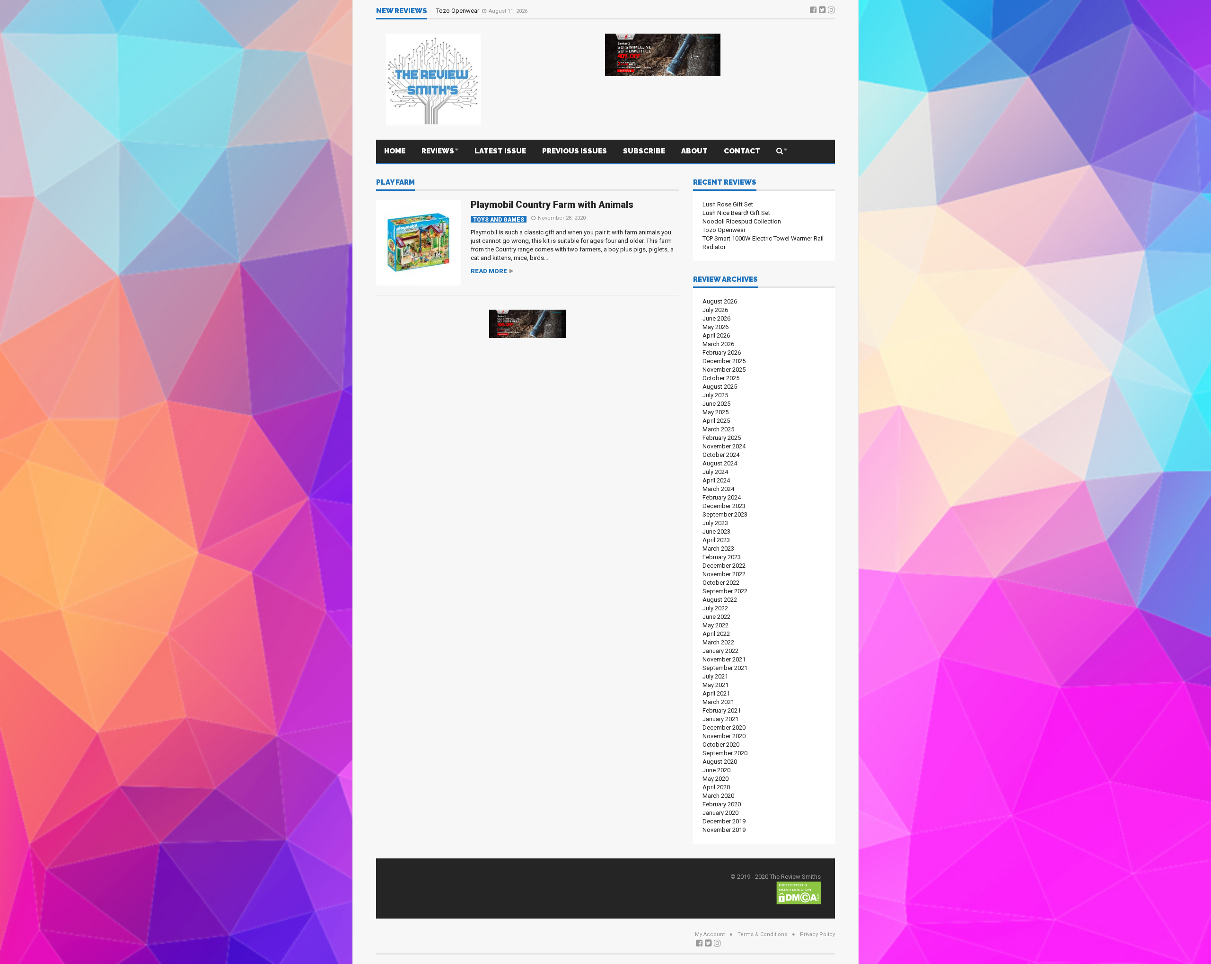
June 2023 (716, 531)
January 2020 (720, 812)
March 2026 (718, 344)
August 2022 (719, 599)
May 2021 (715, 684)
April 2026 (716, 335)
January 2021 (720, 719)
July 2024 (715, 471)
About (694, 151)
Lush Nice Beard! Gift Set (736, 212)
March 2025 (718, 429)
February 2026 (721, 352)
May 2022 (715, 625)
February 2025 (721, 437)
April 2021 (716, 693)
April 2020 (716, 787)
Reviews (437, 151)
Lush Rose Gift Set (727, 204)
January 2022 (720, 650)
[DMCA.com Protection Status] (798, 892)
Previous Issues (574, 151)
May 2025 (715, 412)
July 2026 (715, 309)
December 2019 (724, 821)
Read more (489, 271)
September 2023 (724, 514)
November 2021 (724, 659)
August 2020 (719, 761)
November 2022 (724, 574)
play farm (395, 183)
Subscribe (644, 151)
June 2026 (716, 318)
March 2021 (718, 701)
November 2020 (724, 736)
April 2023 (716, 540)
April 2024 (716, 480)
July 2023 (715, 523)
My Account (710, 934)
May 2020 (715, 778)
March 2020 (718, 795)
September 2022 (724, 591)
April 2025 (716, 420)
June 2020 (716, 770)
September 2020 (724, 753)
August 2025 (719, 386)
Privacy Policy (817, 934)
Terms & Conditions (762, 934)
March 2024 (718, 488)
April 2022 (716, 633)
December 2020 (724, 727)
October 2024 (720, 454)
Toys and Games (498, 219)
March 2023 (718, 548)
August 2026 (719, 301)
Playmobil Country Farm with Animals (552, 204)
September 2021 (724, 667)
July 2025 (715, 395)
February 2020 (721, 804)
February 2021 (721, 710)
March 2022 (718, 642)
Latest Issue (500, 151)
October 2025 (720, 378)
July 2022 (715, 608)
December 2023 (724, 505)
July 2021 (715, 676)
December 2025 (724, 361)
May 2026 (715, 326)
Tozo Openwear (458, 10)
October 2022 (720, 582)
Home (394, 151)
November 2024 (724, 446)
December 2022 (724, 565)
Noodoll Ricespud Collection (741, 221)
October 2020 (720, 744)
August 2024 (719, 463)
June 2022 (716, 616)
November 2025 (724, 369)
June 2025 (716, 403)
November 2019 (724, 829)
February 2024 (721, 497)
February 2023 (721, 557)
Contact (742, 151)
